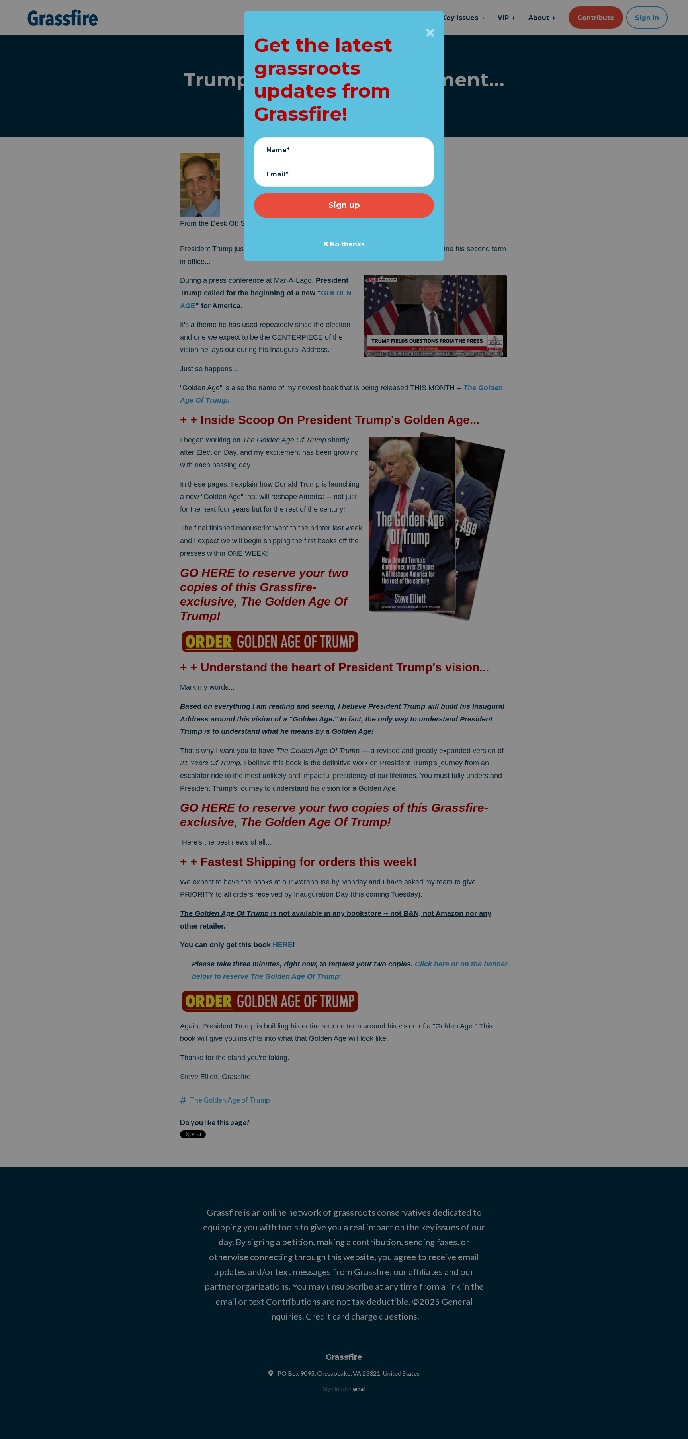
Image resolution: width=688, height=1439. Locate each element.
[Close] (430, 32)
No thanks (346, 244)
